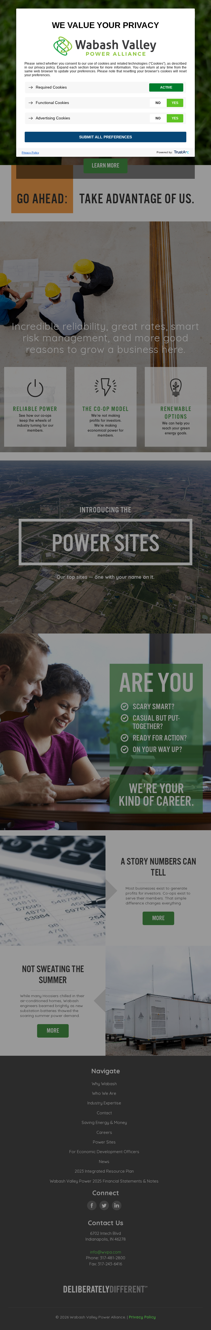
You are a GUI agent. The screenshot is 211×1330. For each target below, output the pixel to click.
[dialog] (105, 82)
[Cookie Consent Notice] (105, 83)
